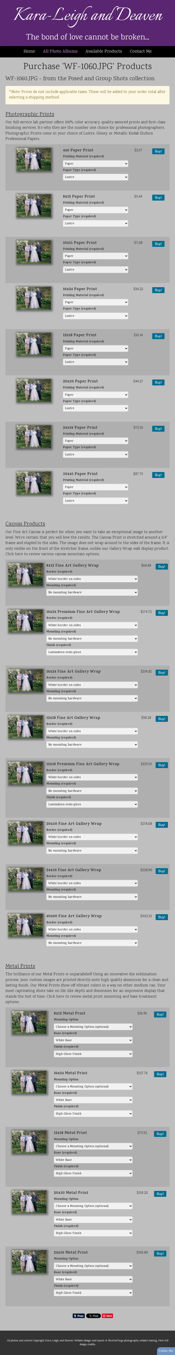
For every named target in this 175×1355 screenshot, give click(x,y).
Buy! (158, 151)
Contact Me (141, 51)
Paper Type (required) (79, 170)
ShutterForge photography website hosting (132, 1341)
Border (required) (59, 572)
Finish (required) (58, 645)
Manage (169, 2)
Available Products (103, 51)
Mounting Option (66, 1020)
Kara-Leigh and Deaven (87, 16)
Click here (14, 554)
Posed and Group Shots (98, 79)
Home (29, 51)
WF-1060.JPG (21, 79)
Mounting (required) (61, 586)
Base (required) (65, 1034)
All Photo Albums (60, 51)
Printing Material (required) (83, 157)
